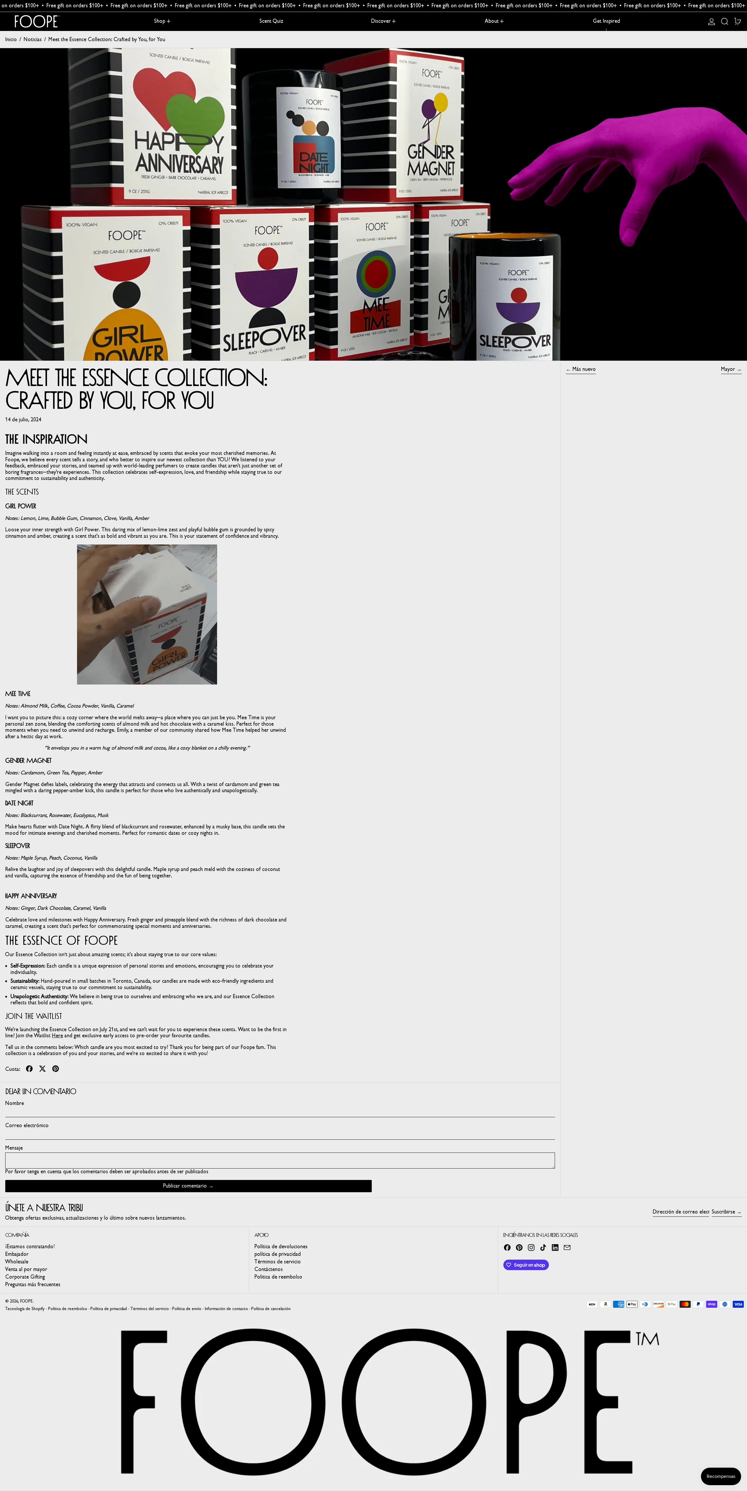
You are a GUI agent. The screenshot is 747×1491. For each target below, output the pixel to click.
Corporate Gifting (25, 1277)
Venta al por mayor (26, 1269)
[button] (725, 21)
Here (57, 1035)
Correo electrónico (27, 1125)
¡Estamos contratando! (30, 1246)
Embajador (17, 1254)
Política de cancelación (271, 1308)
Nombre (14, 1103)
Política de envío (186, 1308)
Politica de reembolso (278, 1277)
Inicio (11, 39)
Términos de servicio (277, 1261)
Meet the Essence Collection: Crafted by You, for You (106, 39)
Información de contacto (226, 1308)
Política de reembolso (67, 1308)
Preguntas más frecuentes (32, 1284)
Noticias (33, 39)
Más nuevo (584, 369)
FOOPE (26, 1301)
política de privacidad (277, 1254)
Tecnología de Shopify (25, 1308)
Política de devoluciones (281, 1246)
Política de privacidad (108, 1308)
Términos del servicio (149, 1308)
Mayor (728, 369)
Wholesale (16, 1261)
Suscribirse (723, 1212)
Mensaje (14, 1148)
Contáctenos (268, 1269)
